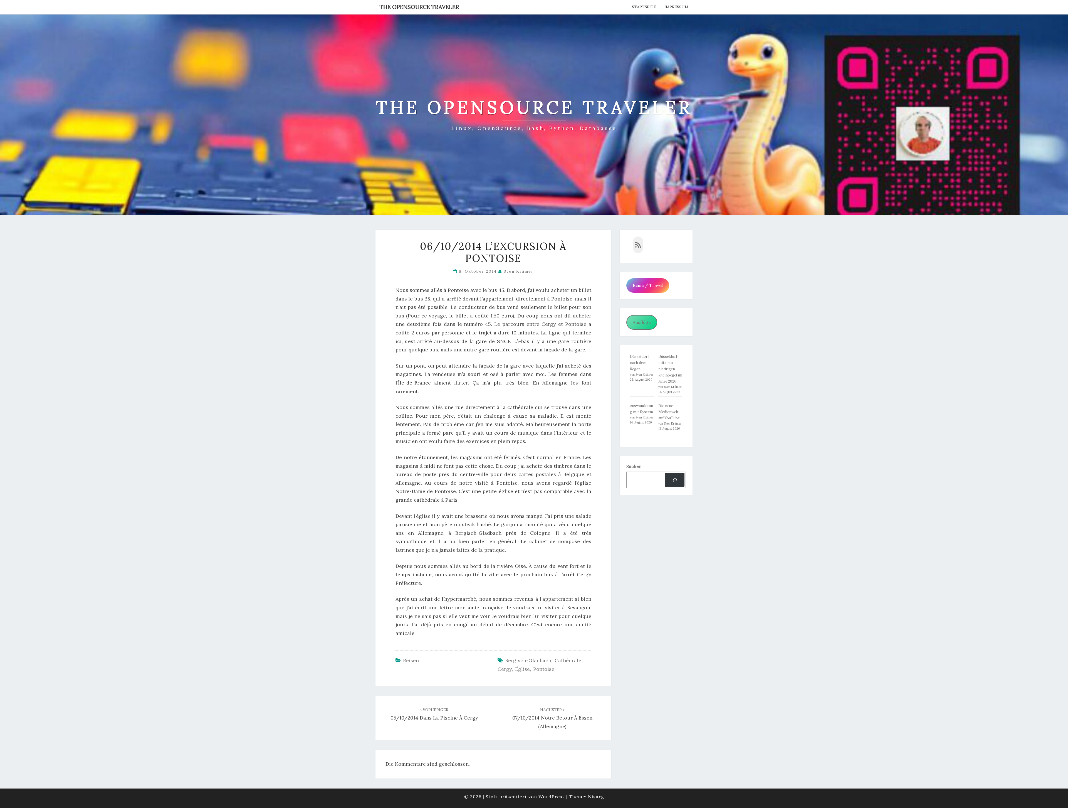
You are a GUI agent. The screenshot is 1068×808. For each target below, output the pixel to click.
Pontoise (543, 669)
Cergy (505, 669)
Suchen (634, 466)
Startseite (644, 6)
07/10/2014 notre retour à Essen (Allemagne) (552, 718)
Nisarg (596, 796)
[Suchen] (674, 480)
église (522, 669)
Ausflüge (642, 322)
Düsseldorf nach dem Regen (639, 362)
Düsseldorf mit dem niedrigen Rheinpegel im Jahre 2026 (670, 368)
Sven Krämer (519, 271)
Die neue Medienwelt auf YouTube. (669, 411)
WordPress (551, 796)
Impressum (676, 6)
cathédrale (568, 660)
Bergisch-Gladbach (528, 660)
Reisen (411, 660)
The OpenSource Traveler (419, 6)
